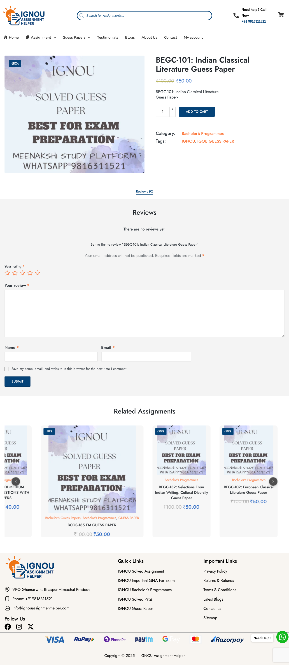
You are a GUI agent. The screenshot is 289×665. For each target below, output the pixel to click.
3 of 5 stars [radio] (23, 273)
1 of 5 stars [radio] (8, 273)
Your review (17, 285)
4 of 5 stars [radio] (30, 273)
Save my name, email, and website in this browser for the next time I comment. (70, 368)
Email (108, 347)
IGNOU (188, 141)
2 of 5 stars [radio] (15, 273)
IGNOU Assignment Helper (162, 655)
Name (12, 347)
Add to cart (197, 111)
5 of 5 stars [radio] (38, 273)
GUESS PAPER (58, 517)
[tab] (144, 191)
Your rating (15, 266)
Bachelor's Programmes (203, 133)
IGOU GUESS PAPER (215, 141)
